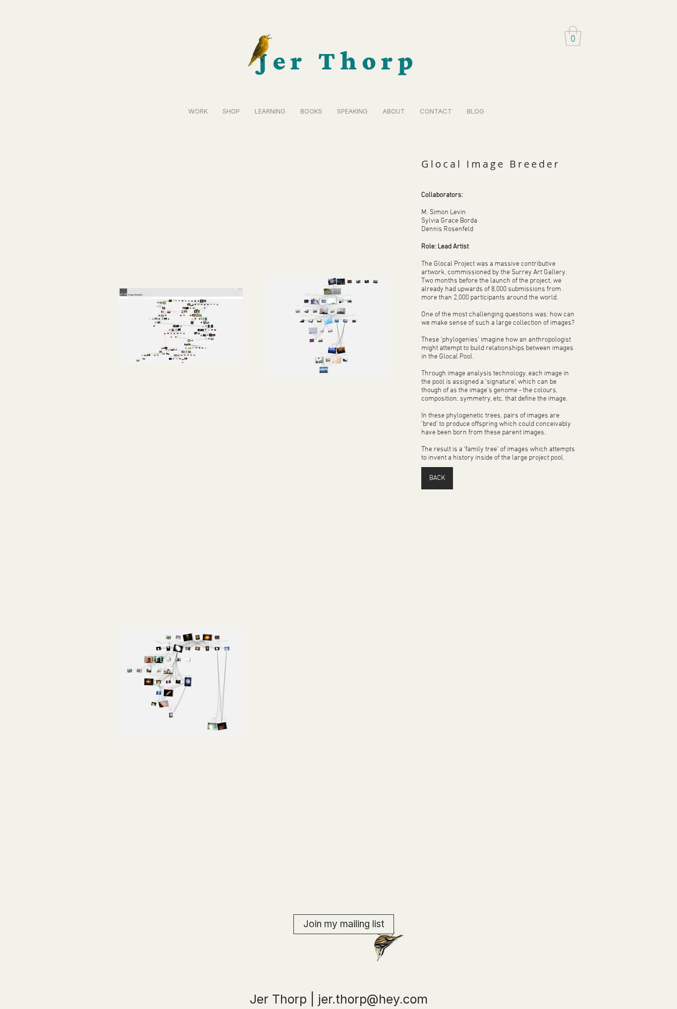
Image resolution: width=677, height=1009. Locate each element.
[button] (572, 36)
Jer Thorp (338, 60)
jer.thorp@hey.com (373, 999)
